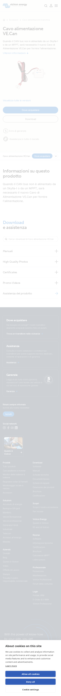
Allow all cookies (30, 674)
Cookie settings (30, 689)
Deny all (30, 681)
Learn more (11, 665)
